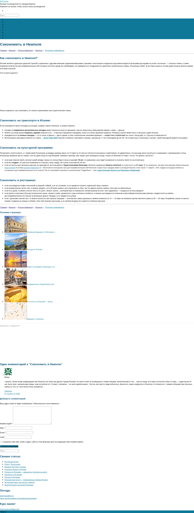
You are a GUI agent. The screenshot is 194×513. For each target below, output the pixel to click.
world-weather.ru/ (7, 495)
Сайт (2, 437)
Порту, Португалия (12, 464)
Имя (2, 428)
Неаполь (38, 50)
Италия (7, 27)
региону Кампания (31, 167)
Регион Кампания (25, 50)
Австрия (7, 20)
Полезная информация (55, 50)
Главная (3, 50)
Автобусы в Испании (13, 474)
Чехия (7, 32)
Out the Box (11, 511)
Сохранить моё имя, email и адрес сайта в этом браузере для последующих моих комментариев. (43, 441)
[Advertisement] (97, 91)
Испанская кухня (11, 461)
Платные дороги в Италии (15, 469)
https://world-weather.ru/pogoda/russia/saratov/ (18, 498)
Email (3, 432)
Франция (8, 30)
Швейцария (9, 35)
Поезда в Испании (12, 477)
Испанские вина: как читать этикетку (19, 482)
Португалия (9, 38)
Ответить (8, 391)
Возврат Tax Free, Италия (15, 467)
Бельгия (7, 22)
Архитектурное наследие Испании (18, 485)
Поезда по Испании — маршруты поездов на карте (25, 472)
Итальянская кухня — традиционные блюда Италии (26, 479)
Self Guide (4, 1)
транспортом (9, 167)
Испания (8, 25)
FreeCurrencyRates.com (9, 509)
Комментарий (6, 423)
